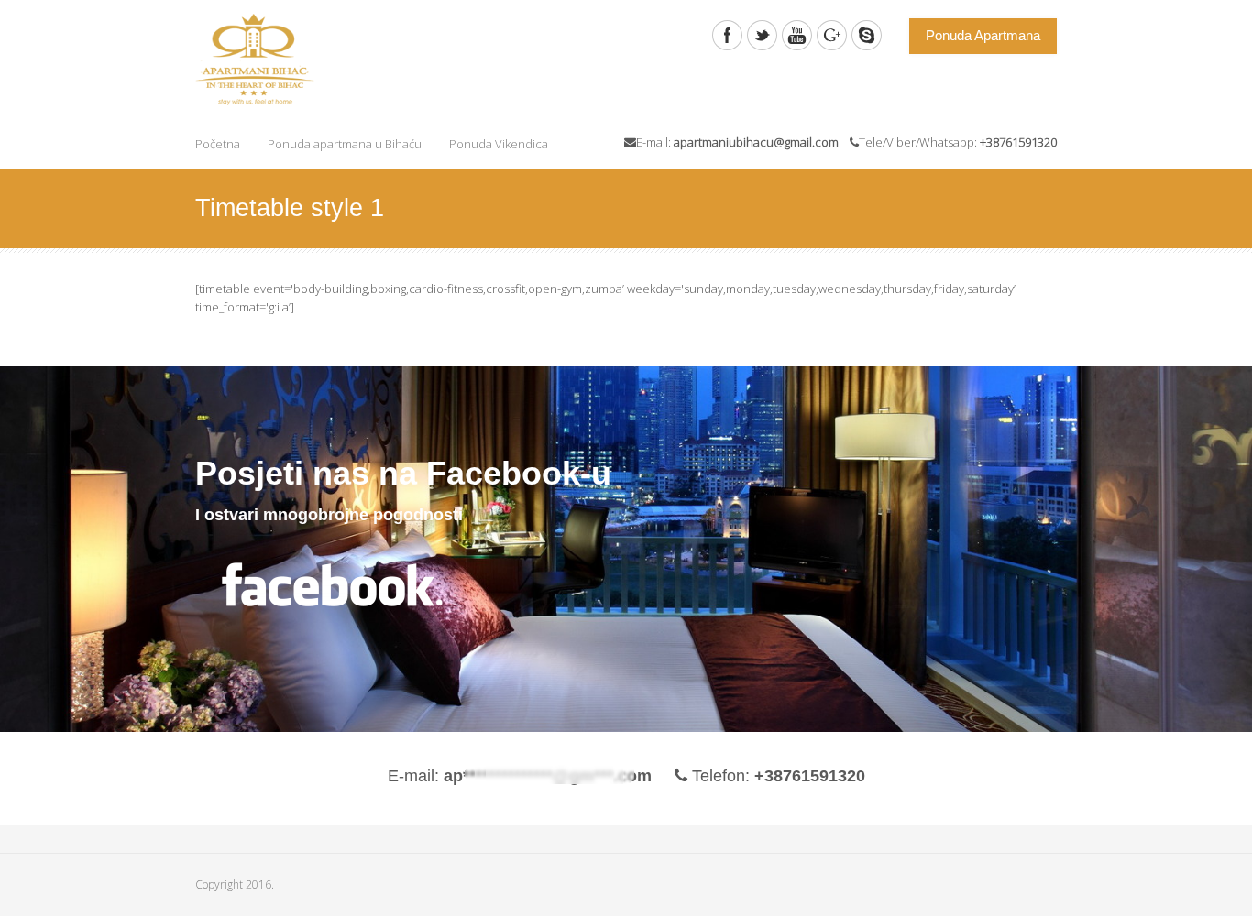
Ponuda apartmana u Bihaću (345, 144)
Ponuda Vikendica (498, 144)
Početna (217, 144)
